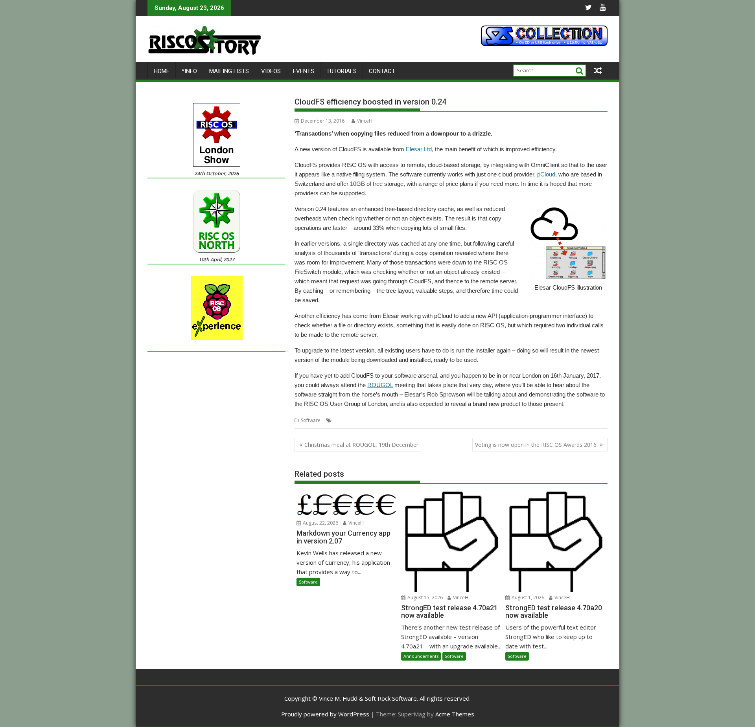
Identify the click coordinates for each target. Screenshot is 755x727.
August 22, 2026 (320, 523)
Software (310, 420)
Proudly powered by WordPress (325, 714)
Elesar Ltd (419, 149)
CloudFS (359, 420)
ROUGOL (380, 385)
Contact (382, 71)
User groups (509, 420)
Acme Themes (454, 714)
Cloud (340, 420)
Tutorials (341, 71)
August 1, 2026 (527, 597)
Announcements (420, 656)
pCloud (546, 174)
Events (303, 71)
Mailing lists (229, 71)
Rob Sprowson (452, 420)
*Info (189, 71)
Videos (271, 71)
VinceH (364, 120)
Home (161, 71)
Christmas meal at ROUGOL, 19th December (361, 444)
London (404, 420)
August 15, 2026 (424, 597)
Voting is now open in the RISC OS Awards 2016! (536, 444)
